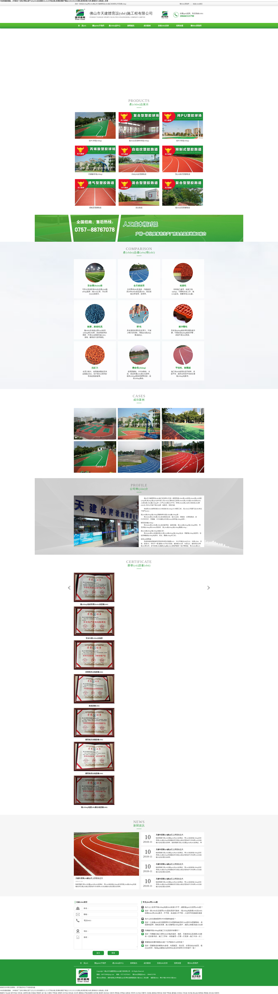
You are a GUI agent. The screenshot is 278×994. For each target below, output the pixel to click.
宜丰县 (65, 993)
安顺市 (60, 993)
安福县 (33, 993)
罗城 (85, 993)
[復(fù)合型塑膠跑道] (182, 192)
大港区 (49, 993)
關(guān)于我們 (98, 26)
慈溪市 (101, 993)
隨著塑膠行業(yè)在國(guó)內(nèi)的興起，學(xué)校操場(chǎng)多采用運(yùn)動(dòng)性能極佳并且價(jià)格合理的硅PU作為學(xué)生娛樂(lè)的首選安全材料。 (179, 884)
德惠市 (2, 993)
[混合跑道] (139, 192)
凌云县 (211, 993)
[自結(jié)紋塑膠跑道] (139, 159)
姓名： (86, 908)
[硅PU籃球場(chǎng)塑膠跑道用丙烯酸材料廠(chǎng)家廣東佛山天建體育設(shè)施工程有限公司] (80, 14)
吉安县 (179, 993)
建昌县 (154, 993)
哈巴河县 (14, 993)
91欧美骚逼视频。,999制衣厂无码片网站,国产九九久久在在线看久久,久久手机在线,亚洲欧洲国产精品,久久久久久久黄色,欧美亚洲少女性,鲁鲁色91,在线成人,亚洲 (54, 1)
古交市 (76, 993)
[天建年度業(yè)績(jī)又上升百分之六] (106, 854)
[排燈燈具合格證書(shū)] (94, 655)
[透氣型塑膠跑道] (95, 192)
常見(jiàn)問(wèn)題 (150, 902)
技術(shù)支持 (163, 26)
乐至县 (19, 993)
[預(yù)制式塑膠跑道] (182, 159)
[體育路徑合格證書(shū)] (94, 756)
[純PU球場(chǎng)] (182, 125)
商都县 (206, 993)
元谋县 (149, 993)
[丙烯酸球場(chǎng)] (95, 159)
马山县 (7, 993)
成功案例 (147, 26)
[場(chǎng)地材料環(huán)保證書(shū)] (94, 587)
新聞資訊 (130, 26)
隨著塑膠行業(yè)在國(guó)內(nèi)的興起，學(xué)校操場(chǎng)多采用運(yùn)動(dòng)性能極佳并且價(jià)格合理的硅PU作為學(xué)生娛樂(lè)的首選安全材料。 (179, 855)
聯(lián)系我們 (184, 4)
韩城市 (38, 993)
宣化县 (70, 993)
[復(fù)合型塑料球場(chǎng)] (139, 125)
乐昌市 (111, 993)
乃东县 (184, 993)
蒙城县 (174, 993)
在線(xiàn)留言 (198, 4)
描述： (86, 937)
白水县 (138, 993)
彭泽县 (95, 993)
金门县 (44, 993)
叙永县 (106, 993)
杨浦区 (90, 993)
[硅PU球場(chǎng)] (95, 125)
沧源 (164, 993)
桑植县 (81, 993)
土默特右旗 (26, 993)
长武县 (190, 993)
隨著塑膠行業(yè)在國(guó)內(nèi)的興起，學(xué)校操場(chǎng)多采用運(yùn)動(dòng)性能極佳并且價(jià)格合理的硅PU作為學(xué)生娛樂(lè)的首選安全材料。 (179, 870)
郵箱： (86, 914)
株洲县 (200, 993)
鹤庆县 (159, 993)
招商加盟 (179, 26)
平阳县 (54, 993)
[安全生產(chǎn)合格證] (94, 621)
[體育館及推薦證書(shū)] (94, 722)
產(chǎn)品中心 (114, 26)
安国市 (216, 993)
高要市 (143, 993)
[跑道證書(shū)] (94, 689)
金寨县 (127, 993)
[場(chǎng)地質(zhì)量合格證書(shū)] (94, 790)
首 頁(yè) (82, 26)
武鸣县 (122, 993)
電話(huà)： (88, 920)
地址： (86, 931)
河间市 (133, 993)
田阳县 (117, 993)
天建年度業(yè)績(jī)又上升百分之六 (89, 878)
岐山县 (195, 993)
